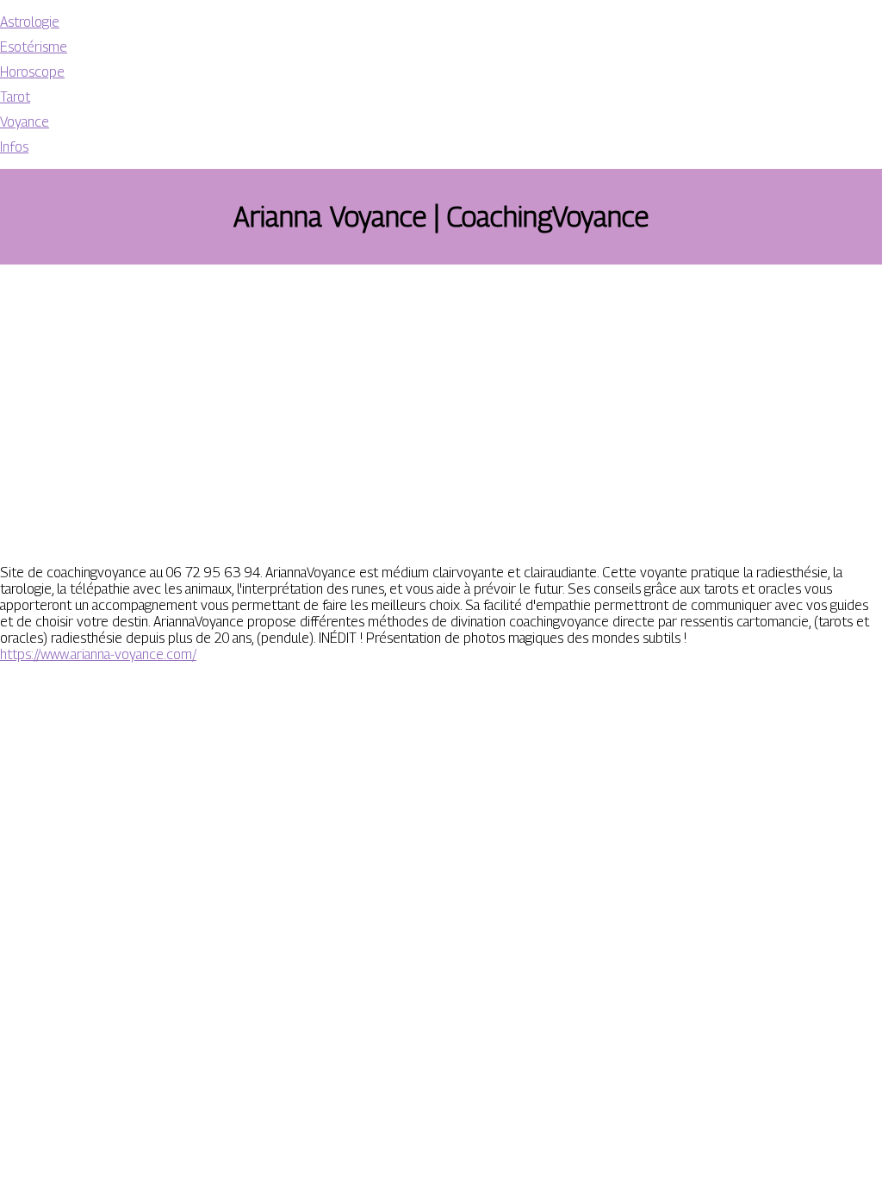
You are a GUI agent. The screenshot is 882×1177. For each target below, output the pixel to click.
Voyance (24, 122)
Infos (14, 147)
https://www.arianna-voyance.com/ (98, 654)
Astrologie (29, 22)
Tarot (15, 97)
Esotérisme (33, 47)
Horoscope (32, 72)
